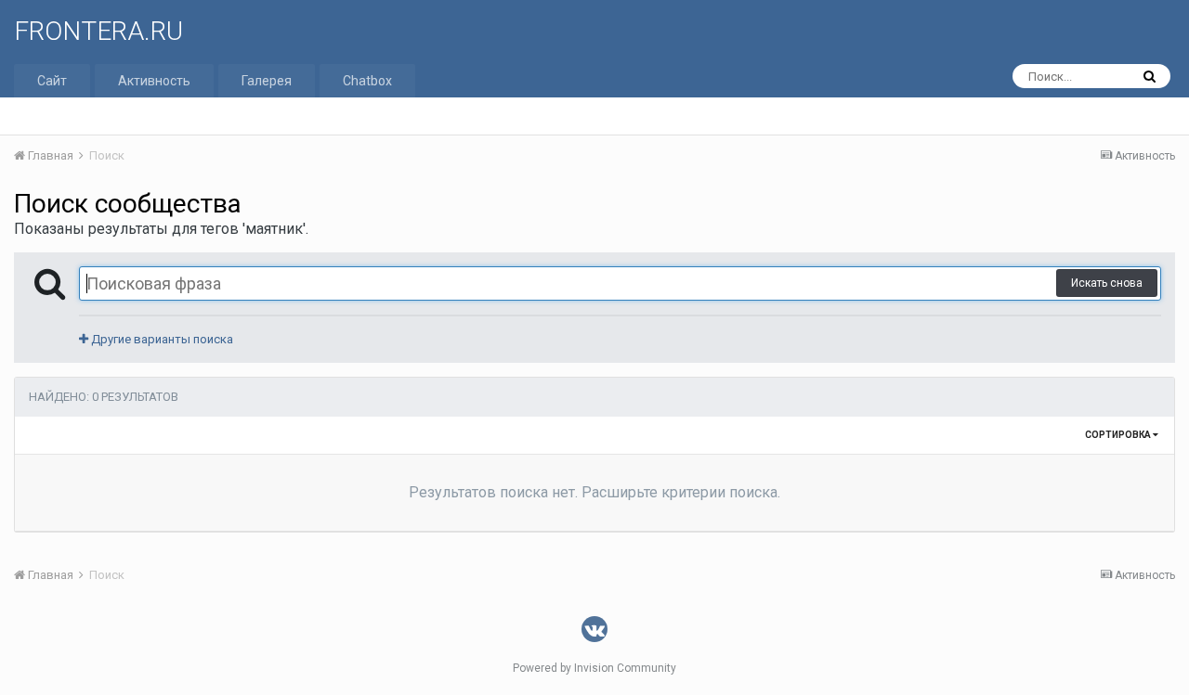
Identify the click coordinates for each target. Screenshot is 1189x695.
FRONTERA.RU (98, 31)
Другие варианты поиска (160, 339)
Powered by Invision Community (594, 668)
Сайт (52, 80)
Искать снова (1107, 283)
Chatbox (367, 80)
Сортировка (1119, 435)
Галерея (267, 80)
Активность (154, 80)
